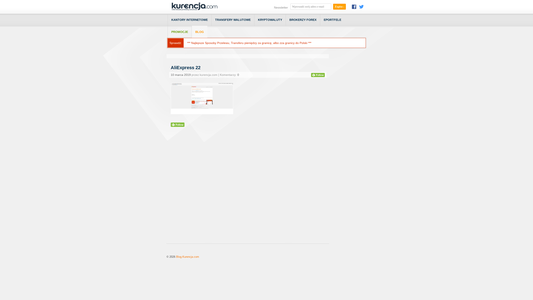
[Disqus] (247, 190)
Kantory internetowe (189, 19)
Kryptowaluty (270, 19)
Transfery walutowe (233, 19)
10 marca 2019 (181, 74)
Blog (199, 32)
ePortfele (332, 19)
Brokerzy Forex (302, 19)
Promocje (179, 32)
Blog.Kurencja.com (187, 256)
